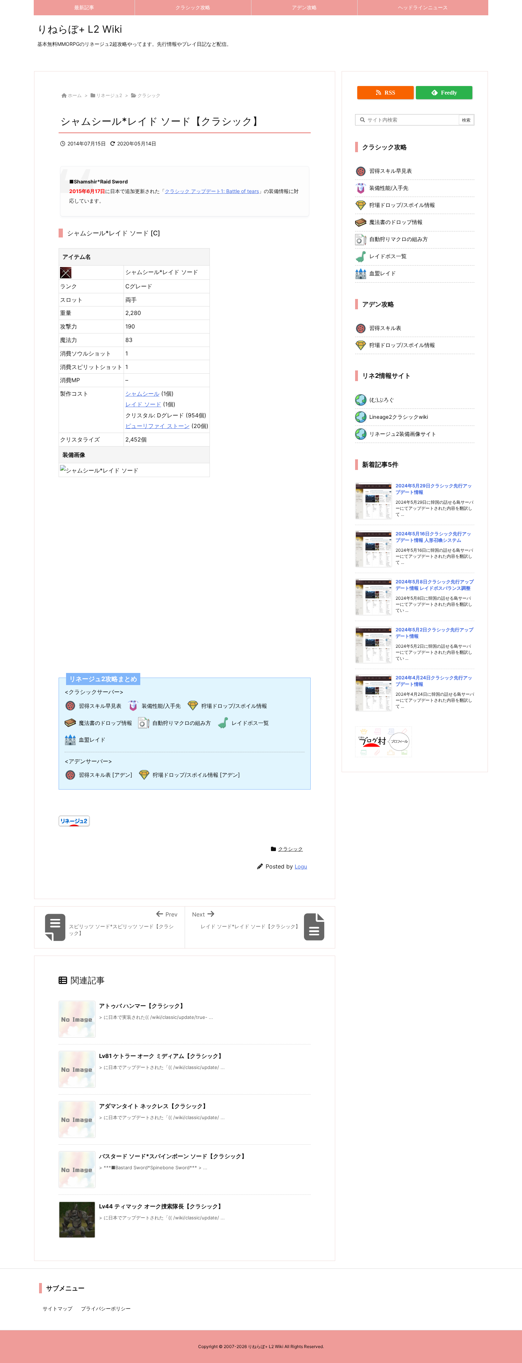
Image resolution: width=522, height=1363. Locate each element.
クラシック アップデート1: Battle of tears (212, 191)
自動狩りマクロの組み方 (181, 723)
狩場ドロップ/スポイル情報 (234, 705)
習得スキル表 (385, 328)
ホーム (75, 95)
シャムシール (142, 393)
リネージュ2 (109, 95)
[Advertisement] (185, 570)
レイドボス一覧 (250, 723)
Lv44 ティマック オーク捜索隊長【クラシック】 (161, 1206)
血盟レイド (92, 739)
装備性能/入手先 (161, 705)
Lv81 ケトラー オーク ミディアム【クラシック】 (161, 1055)
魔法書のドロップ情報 (105, 723)
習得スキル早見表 (100, 705)
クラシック (149, 95)
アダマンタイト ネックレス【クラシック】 (153, 1106)
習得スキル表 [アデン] (105, 774)
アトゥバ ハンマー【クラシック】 (142, 1005)
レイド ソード (143, 404)
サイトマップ (57, 1308)
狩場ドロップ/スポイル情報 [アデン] (196, 774)
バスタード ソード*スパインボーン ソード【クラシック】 (173, 1156)
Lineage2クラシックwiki (398, 417)
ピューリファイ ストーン (157, 425)
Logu (301, 866)
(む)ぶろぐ (381, 400)
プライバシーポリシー (106, 1308)
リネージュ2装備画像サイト (402, 434)
